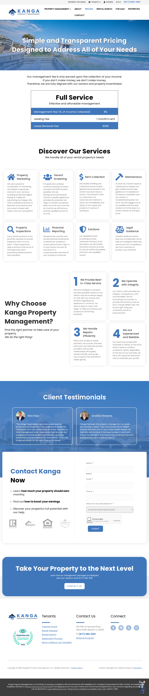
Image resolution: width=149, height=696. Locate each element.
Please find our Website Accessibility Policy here (87, 689)
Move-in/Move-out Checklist (57, 642)
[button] (74, 586)
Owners (109, 2)
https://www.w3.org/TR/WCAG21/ (39, 687)
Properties (134, 9)
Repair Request (50, 630)
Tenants (95, 2)
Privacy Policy (76, 668)
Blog (118, 2)
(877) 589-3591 (132, 2)
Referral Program (77, 2)
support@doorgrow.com (57, 689)
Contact (79, 15)
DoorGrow (138, 668)
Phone (90, 491)
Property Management (56, 9)
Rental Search (104, 9)
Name (89, 463)
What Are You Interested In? (100, 504)
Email (89, 479)
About (77, 9)
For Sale (120, 9)
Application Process (52, 638)
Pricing (89, 9)
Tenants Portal (49, 626)
